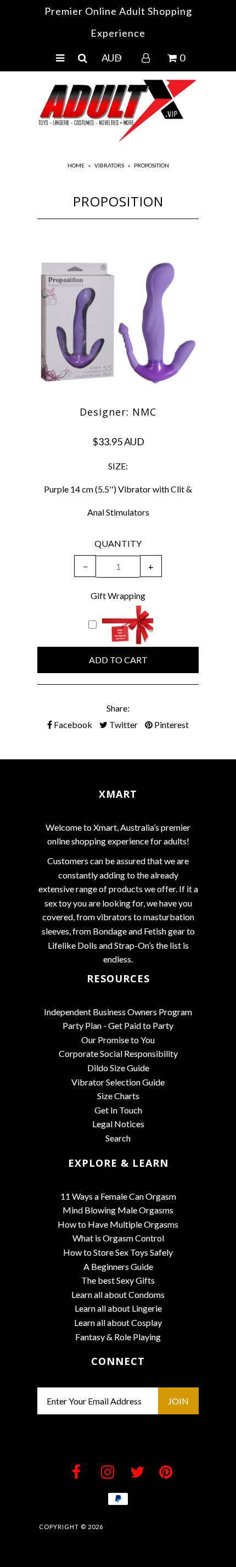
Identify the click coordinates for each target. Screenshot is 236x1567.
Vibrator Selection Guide (118, 1082)
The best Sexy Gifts (118, 1280)
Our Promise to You (118, 1039)
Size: (118, 466)
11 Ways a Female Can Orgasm (118, 1196)
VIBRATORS (109, 165)
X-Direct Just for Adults (151, 1526)
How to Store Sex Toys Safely (118, 1252)
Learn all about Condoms (118, 1294)
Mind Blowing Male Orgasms (118, 1210)
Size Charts (118, 1095)
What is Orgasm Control (118, 1238)
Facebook (72, 724)
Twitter (123, 724)
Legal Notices (118, 1123)
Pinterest (171, 724)
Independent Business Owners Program (118, 1011)
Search (118, 1138)
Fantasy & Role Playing (118, 1336)
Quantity (118, 543)
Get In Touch (118, 1110)
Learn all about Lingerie (118, 1308)
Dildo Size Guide (118, 1067)
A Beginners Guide (118, 1266)
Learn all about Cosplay (118, 1322)
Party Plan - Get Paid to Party (118, 1025)
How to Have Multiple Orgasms (118, 1224)
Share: (118, 708)
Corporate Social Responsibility (118, 1053)
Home (76, 165)
